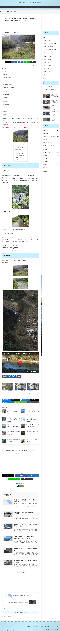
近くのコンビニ (20, 155)
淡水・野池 (9, 450)
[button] (33, 62)
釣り (4, 450)
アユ (26, 450)
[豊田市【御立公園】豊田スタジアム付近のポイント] (7, 386)
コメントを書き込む (21, 613)
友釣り (30, 450)
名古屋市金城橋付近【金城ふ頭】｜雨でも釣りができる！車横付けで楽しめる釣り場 (13, 433)
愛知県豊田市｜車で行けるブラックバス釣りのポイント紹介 (33, 392)
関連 (18, 159)
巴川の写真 (18, 157)
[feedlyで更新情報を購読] (20, 486)
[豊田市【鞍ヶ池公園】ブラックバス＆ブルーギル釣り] (20, 386)
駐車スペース (20, 153)
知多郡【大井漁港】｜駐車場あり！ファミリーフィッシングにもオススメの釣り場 (32, 411)
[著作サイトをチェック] (18, 486)
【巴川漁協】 (12, 127)
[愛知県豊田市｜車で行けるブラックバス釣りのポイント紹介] (33, 386)
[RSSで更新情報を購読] (23, 486)
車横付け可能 (15, 450)
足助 (33, 450)
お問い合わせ (35, 626)
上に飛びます (29, 626)
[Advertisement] (20, 27)
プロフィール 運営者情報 (44, 626)
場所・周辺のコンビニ (21, 149)
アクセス (19, 151)
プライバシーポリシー (55, 626)
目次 (19, 147)
